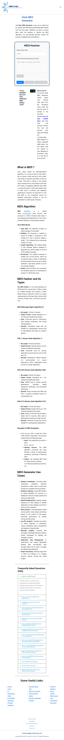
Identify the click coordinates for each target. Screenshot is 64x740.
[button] (32, 576)
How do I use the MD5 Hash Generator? (30, 597)
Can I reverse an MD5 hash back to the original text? (33, 608)
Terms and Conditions (32, 723)
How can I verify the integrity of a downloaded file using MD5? (32, 640)
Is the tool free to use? (29, 665)
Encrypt (20, 76)
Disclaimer (32, 721)
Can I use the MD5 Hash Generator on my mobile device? (33, 646)
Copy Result (29, 82)
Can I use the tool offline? (30, 661)
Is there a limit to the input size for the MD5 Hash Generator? (32, 629)
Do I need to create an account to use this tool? (32, 613)
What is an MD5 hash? (29, 576)
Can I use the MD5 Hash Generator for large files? (33, 656)
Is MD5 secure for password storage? (31, 602)
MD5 (19, 172)
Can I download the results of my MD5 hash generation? (32, 651)
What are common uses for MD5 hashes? (32, 619)
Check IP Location (34, 691)
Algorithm (27, 211)
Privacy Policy (32, 719)
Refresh (20, 82)
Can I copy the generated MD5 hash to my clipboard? (33, 635)
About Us (32, 728)
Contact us (32, 726)
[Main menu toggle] (60, 7)
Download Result (41, 82)
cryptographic (26, 213)
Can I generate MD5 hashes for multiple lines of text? (31, 624)
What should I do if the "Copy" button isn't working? (31, 670)
